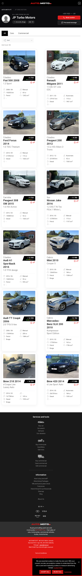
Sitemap (41, 491)
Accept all (45, 572)
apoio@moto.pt (44, 545)
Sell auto (41, 431)
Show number (70, 17)
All (5, 33)
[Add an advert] (79, 3)
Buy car (41, 426)
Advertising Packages (41, 481)
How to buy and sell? (41, 478)
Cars (12, 33)
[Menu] (3, 3)
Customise (68, 572)
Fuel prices (41, 486)
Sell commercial (41, 466)
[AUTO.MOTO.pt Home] (41, 3)
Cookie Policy (58, 568)
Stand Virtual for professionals (41, 489)
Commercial (23, 33)
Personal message (70, 22)
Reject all (58, 572)
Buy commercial (41, 461)
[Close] (79, 561)
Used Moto (41, 447)
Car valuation (41, 433)
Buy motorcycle (41, 444)
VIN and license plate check (41, 484)
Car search (41, 428)
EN (41, 506)
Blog (41, 494)
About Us (41, 499)
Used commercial (41, 463)
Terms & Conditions (41, 553)
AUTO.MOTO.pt (7, 9)
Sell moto (41, 450)
